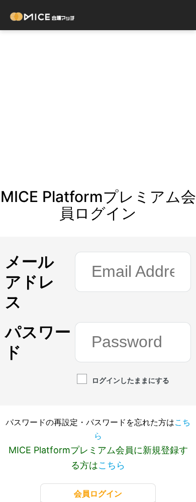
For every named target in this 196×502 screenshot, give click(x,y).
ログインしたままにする (130, 380)
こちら (111, 465)
